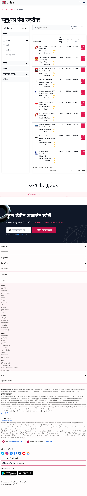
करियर (2, 295)
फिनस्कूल (3, 300)
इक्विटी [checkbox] (8, 40)
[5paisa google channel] (28, 453)
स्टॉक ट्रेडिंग (4, 318)
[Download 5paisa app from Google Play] (9, 474)
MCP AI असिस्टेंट (5, 350)
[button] (34, 198)
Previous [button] (53, 171)
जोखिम (5, 79)
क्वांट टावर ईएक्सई (5, 357)
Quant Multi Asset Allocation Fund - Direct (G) (47, 138)
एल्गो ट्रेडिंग (3, 343)
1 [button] (58, 170)
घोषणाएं (2, 312)
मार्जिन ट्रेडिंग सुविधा (5, 330)
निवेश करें (83, 47)
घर (2, 9)
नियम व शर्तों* (20, 234)
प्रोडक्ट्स (3, 316)
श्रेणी (5, 34)
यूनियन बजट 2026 (5, 310)
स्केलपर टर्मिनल (4, 336)
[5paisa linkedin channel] (19, 453)
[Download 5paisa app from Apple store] (25, 474)
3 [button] (64, 171)
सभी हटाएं (24, 28)
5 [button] (71, 171)
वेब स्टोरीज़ (3, 307)
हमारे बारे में (3, 288)
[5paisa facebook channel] (15, 453)
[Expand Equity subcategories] (27, 40)
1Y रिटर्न (68, 40)
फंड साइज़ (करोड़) (9, 74)
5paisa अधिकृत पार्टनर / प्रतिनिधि (9, 368)
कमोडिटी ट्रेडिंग (4, 323)
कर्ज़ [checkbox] (7, 45)
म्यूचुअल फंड (9, 9)
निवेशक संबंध (4, 290)
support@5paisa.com (15, 441)
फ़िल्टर (9, 28)
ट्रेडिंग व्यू (3, 352)
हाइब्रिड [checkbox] (8, 50)
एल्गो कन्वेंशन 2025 (5, 293)
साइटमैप (3, 298)
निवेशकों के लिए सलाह (7, 421)
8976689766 (48, 441)
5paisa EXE (4, 348)
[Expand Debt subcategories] (27, 45)
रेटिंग (4, 63)
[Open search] (79, 2)
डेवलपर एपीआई (4, 355)
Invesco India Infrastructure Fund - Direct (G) (46, 154)
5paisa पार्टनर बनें (5, 365)
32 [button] (79, 171)
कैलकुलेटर (4, 263)
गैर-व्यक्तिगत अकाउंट (6, 370)
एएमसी (5, 68)
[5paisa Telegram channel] (2, 453)
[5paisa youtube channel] (23, 453)
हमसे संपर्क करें (4, 413)
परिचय (3, 286)
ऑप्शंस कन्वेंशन (4, 302)
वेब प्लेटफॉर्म (3, 338)
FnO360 (3, 340)
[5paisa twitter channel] (11, 453)
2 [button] (61, 171)
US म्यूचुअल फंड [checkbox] (10, 55)
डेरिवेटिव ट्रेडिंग (4, 320)
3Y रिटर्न (75, 40)
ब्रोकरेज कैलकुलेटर (32, 194)
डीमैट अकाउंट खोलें (44, 230)
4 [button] (68, 171)
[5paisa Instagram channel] (6, 453)
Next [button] (83, 171)
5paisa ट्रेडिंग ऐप (5, 345)
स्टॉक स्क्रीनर (4, 327)
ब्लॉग (2, 305)
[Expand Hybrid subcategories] (27, 50)
